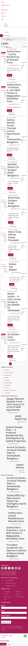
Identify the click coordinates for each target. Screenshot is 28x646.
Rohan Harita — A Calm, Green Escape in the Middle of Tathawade (14, 302)
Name (3, 605)
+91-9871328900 (9, 580)
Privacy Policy (7, 596)
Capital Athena (20, 466)
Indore (6, 387)
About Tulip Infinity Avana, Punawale (14, 236)
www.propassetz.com (10, 585)
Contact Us (3, 16)
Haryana (6, 393)
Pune (5, 370)
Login (5, 24)
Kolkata (6, 380)
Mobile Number (6, 615)
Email (3, 610)
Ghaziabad (6, 385)
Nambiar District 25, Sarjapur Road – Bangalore (13, 170)
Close (9, 644)
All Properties (4, 10)
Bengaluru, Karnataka (9, 390)
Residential (4, 56)
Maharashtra (7, 382)
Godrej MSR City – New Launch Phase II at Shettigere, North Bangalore (16, 501)
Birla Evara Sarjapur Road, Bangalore (14, 201)
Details (9, 75)
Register (6, 25)
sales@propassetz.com (10, 583)
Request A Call (6, 622)
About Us (3, 13)
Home (2, 2)
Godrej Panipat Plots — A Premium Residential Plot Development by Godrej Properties (16, 434)
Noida (5, 377)
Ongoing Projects (5, 5)
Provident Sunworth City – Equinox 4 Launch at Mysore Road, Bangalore (16, 550)
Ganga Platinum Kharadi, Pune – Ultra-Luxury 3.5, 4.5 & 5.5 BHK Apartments (15, 404)
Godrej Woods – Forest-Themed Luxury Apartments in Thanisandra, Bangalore (14, 131)
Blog (5, 599)
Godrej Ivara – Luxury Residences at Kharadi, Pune (13, 57)
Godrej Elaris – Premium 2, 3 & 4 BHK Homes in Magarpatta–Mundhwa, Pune (14, 93)
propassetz (11, 77)
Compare (3, 644)
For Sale (3, 54)
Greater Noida (7, 372)
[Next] (20, 363)
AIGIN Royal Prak (21, 417)
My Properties (19, 591)
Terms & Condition (20, 596)
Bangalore (6, 375)
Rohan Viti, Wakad (13, 267)
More (2, 19)
